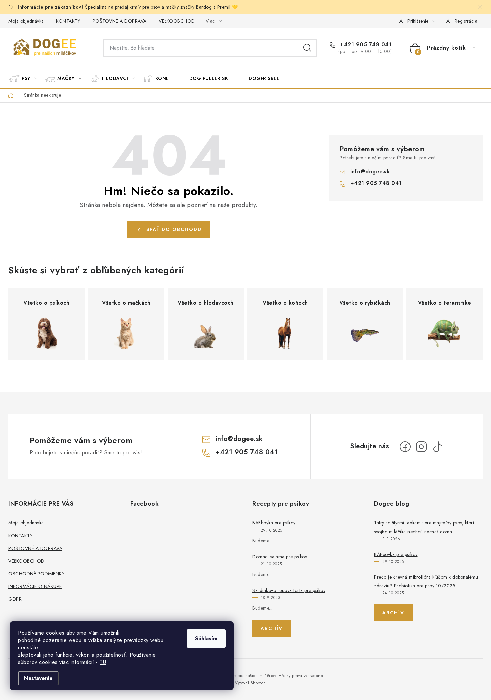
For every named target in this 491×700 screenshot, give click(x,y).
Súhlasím (206, 638)
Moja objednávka (26, 21)
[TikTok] (437, 446)
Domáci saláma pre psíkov (279, 556)
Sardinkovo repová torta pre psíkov (288, 590)
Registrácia (466, 21)
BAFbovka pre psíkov (274, 522)
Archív (272, 628)
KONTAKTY (68, 21)
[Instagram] (421, 446)
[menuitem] (26, 78)
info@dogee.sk (370, 172)
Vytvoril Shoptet (250, 683)
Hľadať (307, 48)
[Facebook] (405, 446)
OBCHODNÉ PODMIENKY (36, 573)
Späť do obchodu (174, 229)
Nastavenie (38, 678)
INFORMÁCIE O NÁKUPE (35, 586)
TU (103, 662)
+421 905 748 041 (365, 44)
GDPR (15, 599)
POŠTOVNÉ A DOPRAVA (120, 21)
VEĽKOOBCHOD (177, 21)
